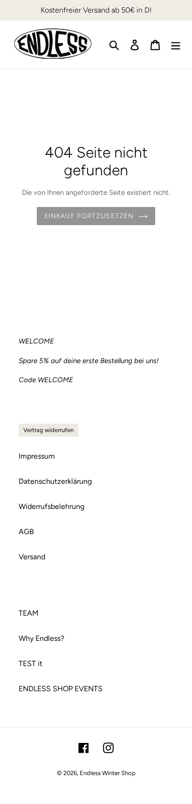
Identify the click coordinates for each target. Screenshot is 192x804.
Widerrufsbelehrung (51, 506)
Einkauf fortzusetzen (89, 216)
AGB (26, 531)
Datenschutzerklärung (55, 481)
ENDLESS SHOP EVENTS (61, 688)
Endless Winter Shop (108, 773)
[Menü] (175, 44)
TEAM (29, 613)
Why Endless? (41, 638)
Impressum (37, 456)
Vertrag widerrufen (48, 429)
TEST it (30, 663)
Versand (32, 556)
